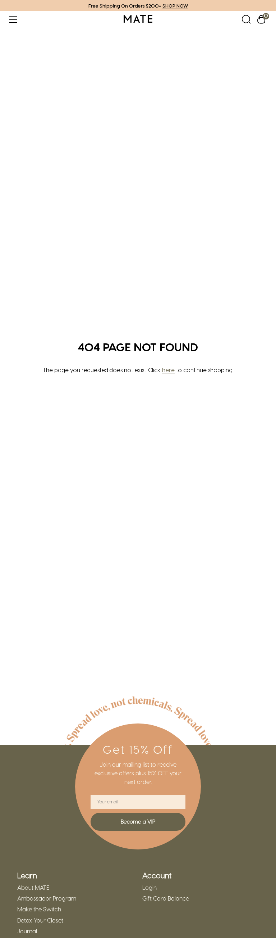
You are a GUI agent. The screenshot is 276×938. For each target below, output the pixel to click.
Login (149, 887)
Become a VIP (138, 821)
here (168, 369)
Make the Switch (39, 909)
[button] (13, 19)
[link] (138, 19)
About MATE (33, 887)
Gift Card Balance (165, 898)
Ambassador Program (46, 898)
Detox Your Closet (40, 920)
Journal (27, 931)
